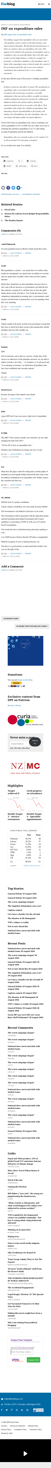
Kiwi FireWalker (14, 1328)
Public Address (14, 1300)
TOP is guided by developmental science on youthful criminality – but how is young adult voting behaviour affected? (24, 1219)
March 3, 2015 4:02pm (11, 380)
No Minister (12, 1176)
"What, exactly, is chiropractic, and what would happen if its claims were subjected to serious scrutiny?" (25, 1205)
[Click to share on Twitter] (13, 188)
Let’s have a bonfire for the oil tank (24, 979)
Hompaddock (13, 1183)
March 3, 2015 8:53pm (11, 457)
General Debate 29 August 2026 (22, 893)
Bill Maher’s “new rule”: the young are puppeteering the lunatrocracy (25, 1194)
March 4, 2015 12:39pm (11, 556)
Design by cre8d (6, 1433)
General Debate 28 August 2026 (22, 1008)
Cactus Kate (13, 1309)
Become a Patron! (14, 705)
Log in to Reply (16, 253)
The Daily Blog (13, 1167)
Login (3, 234)
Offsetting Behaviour (16, 1239)
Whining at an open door (19, 1229)
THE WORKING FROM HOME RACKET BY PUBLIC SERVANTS (25, 1279)
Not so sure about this (18, 926)
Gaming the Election (17, 1186)
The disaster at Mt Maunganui (21, 918)
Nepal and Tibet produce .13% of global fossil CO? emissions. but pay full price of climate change (24, 1161)
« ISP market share (10, 618)
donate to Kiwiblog (25, 680)
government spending (31, 194)
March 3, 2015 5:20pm (11, 401)
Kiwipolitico (12, 1249)
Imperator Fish (14, 1290)
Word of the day (15, 1180)
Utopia (10, 1199)
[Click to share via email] (3, 188)
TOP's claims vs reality (18, 922)
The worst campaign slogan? (21, 902)
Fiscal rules (10, 209)
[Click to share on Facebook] (8, 188)
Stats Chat (12, 1255)
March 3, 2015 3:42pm (11, 309)
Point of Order (14, 1226)
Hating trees (13, 1236)
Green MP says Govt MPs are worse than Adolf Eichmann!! (24, 1016)
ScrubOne (12, 1035)
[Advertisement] (25, 593)
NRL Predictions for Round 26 (21, 1252)
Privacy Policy (6, 1429)
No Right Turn (13, 1232)
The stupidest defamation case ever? (25, 906)
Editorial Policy (33, 1426)
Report (28, 253)
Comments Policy (36, 1429)
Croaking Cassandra (16, 1274)
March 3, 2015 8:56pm (11, 488)
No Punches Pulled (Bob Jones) (20, 1283)
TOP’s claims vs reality (18, 1004)
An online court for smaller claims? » (32, 626)
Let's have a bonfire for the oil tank (24, 914)
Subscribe (35, 742)
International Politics (10, 194)
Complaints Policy (20, 1429)
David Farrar (6, 389)
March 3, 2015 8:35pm (11, 423)
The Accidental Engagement (21, 1287)
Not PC (10, 1211)
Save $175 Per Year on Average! (23, 1347)
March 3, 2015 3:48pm (11, 337)
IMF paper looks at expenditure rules (17, 34)
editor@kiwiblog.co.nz (13, 1399)
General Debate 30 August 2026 (22, 898)
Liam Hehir (12, 1318)
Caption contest (15, 910)
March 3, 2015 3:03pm (11, 256)
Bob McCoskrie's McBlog (17, 1265)
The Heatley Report (14, 220)
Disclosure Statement (17, 1426)
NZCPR (10, 1189)
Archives (4, 1426)
